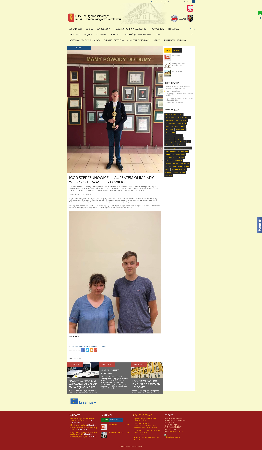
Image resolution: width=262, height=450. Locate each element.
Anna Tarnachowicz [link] (171, 114)
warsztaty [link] (168, 172)
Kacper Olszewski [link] (180, 129)
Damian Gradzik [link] (170, 123)
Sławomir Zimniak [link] (177, 169)
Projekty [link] (88, 34)
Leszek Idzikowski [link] (180, 142)
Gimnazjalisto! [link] (177, 71)
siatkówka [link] (168, 166)
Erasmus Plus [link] (169, 126)
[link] (193, 1)
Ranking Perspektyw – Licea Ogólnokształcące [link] (127, 40)
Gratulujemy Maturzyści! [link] (174, 103)
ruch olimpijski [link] (102, 346)
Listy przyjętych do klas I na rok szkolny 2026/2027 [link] (146, 384)
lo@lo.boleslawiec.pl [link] (176, 431)
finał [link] (176, 126)
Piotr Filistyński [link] (169, 157)
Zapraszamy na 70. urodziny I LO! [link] (178, 64)
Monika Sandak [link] (180, 154)
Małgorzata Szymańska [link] (172, 151)
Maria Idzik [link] (181, 145)
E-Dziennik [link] (101, 34)
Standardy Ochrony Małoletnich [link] (131, 29)
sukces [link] (180, 166)
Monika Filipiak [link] (169, 154)
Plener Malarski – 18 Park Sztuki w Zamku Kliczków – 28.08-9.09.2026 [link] (145, 427)
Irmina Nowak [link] (169, 129)
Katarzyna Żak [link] (169, 139)
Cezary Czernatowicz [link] (181, 120)
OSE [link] (158, 34)
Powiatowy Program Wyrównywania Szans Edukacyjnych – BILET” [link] (178, 87)
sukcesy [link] (162, 2)
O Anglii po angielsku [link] (115, 433)
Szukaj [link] (192, 29)
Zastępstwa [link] (176, 55)
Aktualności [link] (75, 29)
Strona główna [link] (155, 2)
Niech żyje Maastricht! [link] (141, 423)
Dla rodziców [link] (103, 29)
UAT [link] (185, 169)
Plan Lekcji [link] (116, 34)
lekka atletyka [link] (169, 142)
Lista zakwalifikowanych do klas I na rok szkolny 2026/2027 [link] (179, 99)
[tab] (168, 50)
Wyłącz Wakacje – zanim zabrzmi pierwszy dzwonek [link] (145, 419)
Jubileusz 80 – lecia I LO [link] (175, 40)
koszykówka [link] (179, 139)
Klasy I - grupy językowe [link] (110, 372)
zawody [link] (182, 172)
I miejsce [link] (182, 126)
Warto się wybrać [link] (143, 415)
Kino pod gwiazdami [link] (141, 435)
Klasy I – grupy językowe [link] (174, 91)
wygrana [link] (175, 172)
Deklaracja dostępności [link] (172, 437)
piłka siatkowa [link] (178, 160)
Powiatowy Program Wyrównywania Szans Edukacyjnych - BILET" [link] (83, 384)
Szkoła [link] (89, 29)
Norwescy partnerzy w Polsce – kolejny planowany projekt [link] (147, 431)
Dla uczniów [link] (157, 29)
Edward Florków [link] (181, 123)
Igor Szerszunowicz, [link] (77, 346)
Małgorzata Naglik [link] (170, 148)
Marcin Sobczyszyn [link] (170, 145)
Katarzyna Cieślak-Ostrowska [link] (173, 136)
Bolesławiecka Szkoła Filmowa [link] (84, 40)
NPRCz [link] (157, 40)
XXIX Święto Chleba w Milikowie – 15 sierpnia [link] (146, 438)
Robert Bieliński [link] (184, 163)
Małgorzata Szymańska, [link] (90, 346)
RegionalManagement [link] (171, 163)
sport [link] (174, 166)
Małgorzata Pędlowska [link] (184, 148)
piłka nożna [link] (168, 160)
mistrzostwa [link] (184, 151)
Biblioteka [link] (74, 34)
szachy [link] (167, 169)
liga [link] (188, 142)
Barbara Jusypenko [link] (170, 117)
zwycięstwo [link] (168, 176)
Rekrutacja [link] (173, 29)
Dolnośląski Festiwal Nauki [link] (138, 34)
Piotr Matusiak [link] (180, 157)
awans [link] (180, 114)
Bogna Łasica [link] (169, 120)
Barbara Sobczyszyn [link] (184, 117)
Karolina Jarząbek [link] (170, 133)
